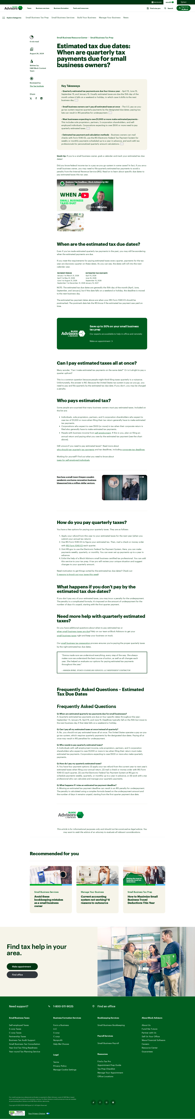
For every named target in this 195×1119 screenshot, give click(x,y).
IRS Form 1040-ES (74, 545)
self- (97, 433)
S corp (56, 1032)
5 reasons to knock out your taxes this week (77, 574)
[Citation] (76, 100)
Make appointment (21, 966)
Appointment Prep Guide (109, 1065)
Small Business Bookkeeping (111, 1025)
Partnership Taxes (17, 1036)
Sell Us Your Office (151, 1036)
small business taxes (66, 635)
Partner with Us (149, 1032)
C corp (56, 1036)
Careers (146, 1044)
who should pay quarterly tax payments (75, 449)
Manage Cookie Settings (64, 1069)
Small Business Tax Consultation (24, 1044)
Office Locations (105, 1076)
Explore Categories (14, 18)
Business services (42, 8)
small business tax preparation (75, 643)
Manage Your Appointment (110, 1072)
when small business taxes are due (73, 631)
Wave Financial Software (153, 1040)
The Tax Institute (37, 86)
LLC (55, 1029)
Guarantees (147, 1051)
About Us (146, 1025)
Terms (56, 1062)
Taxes (29, 8)
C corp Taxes (15, 1032)
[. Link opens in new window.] (18, 1113)
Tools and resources (80, 8)
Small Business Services (62, 17)
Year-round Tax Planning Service (24, 1051)
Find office (17, 974)
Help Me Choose (61, 1044)
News (126, 17)
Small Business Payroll (108, 1043)
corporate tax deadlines (133, 449)
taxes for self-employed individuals (73, 460)
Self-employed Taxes (19, 1025)
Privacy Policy (60, 1066)
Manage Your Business (110, 17)
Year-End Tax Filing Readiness (23, 1047)
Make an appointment (100, 341)
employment (105, 433)
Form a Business (61, 1025)
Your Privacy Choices (36, 1113)
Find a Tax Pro (104, 1061)
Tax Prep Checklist (106, 1069)
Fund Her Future (149, 1029)
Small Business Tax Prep (37, 17)
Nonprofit (57, 1040)
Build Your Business (86, 17)
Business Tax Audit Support (22, 1040)
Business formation (61, 8)
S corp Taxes (15, 1029)
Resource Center (150, 1047)
